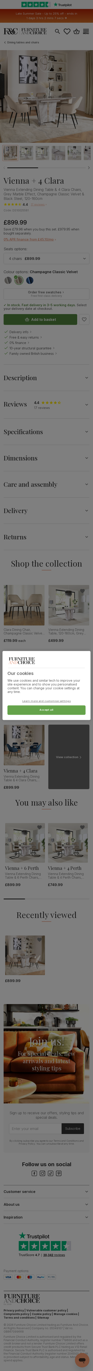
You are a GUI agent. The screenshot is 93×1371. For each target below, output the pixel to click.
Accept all (46, 710)
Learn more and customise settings (46, 701)
